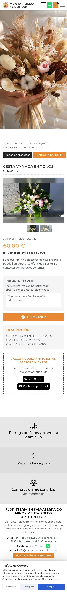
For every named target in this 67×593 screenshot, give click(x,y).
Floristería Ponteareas (34, 555)
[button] (32, 219)
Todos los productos (18, 154)
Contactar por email (35, 386)
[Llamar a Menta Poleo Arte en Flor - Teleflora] (43, 5)
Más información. (50, 579)
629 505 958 (47, 263)
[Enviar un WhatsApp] (50, 5)
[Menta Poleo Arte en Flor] (18, 5)
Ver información (33, 494)
